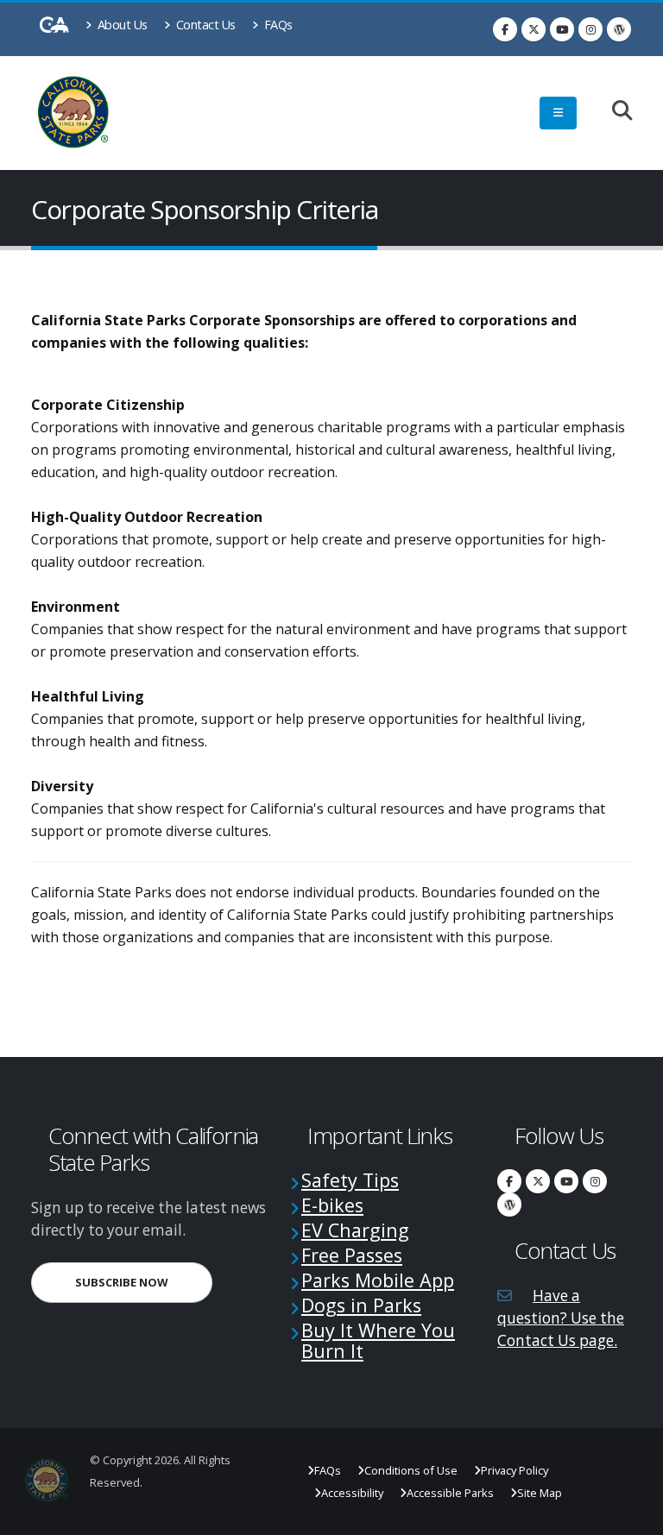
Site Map (539, 1492)
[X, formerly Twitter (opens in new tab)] (533, 29)
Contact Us (204, 24)
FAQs (277, 24)
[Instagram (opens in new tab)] (590, 29)
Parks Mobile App (377, 1280)
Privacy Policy (514, 1470)
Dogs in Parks (361, 1305)
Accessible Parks (450, 1492)
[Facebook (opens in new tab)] (505, 29)
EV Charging (355, 1229)
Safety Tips (350, 1179)
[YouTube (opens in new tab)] (562, 29)
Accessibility (352, 1492)
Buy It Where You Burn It (378, 1340)
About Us (121, 24)
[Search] (613, 112)
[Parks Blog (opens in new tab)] (619, 29)
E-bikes (332, 1204)
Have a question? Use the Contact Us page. (560, 1318)
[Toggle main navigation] (558, 113)
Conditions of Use (411, 1470)
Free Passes (351, 1255)
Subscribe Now (143, 1282)
